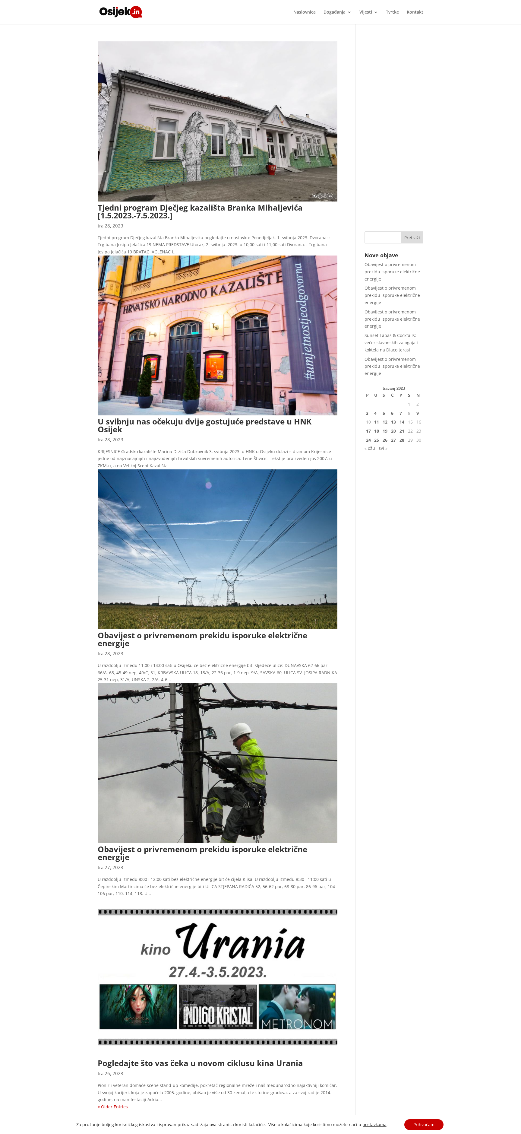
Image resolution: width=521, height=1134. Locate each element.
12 (385, 422)
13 (393, 422)
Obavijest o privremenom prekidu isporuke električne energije (202, 639)
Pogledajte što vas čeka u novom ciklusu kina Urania (200, 1063)
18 (376, 431)
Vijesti (365, 12)
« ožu (370, 448)
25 (376, 440)
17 (368, 431)
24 (368, 440)
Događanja (335, 12)
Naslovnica (304, 12)
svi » (383, 448)
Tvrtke (392, 12)
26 (385, 440)
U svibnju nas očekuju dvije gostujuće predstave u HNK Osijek (204, 425)
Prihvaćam (423, 1124)
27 (393, 440)
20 (393, 431)
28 (401, 440)
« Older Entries (113, 1107)
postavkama (374, 1124)
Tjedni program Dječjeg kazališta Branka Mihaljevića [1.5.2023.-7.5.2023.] (200, 211)
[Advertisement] (394, 131)
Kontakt (415, 12)
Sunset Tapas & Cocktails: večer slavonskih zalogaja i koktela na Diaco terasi (391, 342)
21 (401, 431)
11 (376, 422)
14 (401, 422)
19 (385, 431)
